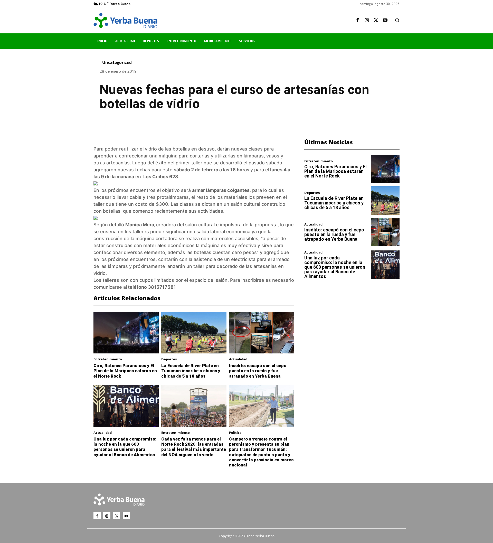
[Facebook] (357, 20)
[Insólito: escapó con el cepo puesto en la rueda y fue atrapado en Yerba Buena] (261, 332)
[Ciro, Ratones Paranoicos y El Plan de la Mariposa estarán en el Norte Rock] (126, 332)
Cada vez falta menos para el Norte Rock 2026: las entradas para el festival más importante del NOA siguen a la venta (193, 446)
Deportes (169, 359)
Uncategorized (117, 62)
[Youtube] (385, 20)
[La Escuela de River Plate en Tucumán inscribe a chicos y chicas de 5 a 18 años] (193, 332)
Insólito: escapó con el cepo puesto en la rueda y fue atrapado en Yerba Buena (257, 371)
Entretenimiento (107, 359)
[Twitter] (376, 20)
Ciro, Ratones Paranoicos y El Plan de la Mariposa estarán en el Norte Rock (125, 371)
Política (235, 432)
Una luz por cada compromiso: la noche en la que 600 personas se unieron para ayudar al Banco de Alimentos (124, 446)
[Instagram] (366, 20)
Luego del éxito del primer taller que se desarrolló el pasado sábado (207, 162)
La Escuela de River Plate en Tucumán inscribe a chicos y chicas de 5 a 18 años (190, 371)
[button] (397, 20)
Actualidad (238, 359)
